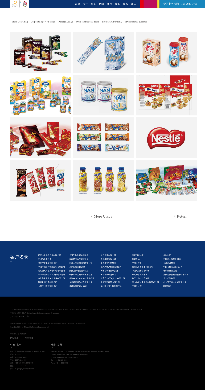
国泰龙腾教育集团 (108, 274)
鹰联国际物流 (138, 255)
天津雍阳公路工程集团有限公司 (51, 274)
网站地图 (14, 338)
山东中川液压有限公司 (47, 286)
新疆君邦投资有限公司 (47, 282)
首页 (77, 4)
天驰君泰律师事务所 (109, 271)
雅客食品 (136, 259)
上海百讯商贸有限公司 (110, 282)
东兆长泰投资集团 (139, 274)
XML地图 (29, 338)
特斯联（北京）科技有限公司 (81, 278)
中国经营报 (137, 263)
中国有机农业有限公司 (173, 267)
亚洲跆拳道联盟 (44, 259)
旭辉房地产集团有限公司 (111, 267)
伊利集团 (167, 255)
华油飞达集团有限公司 (79, 255)
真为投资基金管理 (77, 267)
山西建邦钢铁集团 (108, 263)
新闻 (117, 4)
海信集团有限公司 (108, 259)
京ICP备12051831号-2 (20, 316)
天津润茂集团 (169, 263)
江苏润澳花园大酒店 (78, 286)
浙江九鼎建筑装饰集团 (79, 271)
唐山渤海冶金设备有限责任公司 (145, 282)
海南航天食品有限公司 (79, 259)
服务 (93, 4)
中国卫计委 (137, 286)
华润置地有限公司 (108, 255)
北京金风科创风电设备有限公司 (51, 271)
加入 (133, 4)
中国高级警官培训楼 (140, 271)
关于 (85, 4)
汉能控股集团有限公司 (47, 263)
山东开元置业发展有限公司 (174, 282)
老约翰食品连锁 (170, 271)
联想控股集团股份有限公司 (49, 255)
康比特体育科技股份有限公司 (175, 274)
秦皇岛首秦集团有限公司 (142, 267)
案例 (109, 4)
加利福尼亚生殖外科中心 (111, 286)
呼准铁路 (167, 286)
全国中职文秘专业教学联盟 (80, 274)
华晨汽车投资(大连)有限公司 (113, 278)
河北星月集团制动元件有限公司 (51, 278)
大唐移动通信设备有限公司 (80, 282)
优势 (101, 4)
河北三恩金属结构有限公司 (80, 263)
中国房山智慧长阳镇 (172, 259)
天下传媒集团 (169, 278)
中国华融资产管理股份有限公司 (51, 267)
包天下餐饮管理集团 (140, 278)
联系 (125, 4)
